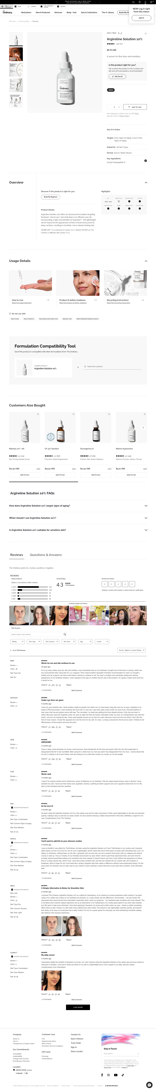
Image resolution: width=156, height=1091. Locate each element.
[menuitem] (6, 6)
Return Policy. (124, 116)
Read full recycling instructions (118, 303)
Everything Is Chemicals (21, 1061)
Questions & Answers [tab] (46, 555)
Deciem (63, 6)
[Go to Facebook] (102, 1075)
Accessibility (17, 1054)
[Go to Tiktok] (123, 1075)
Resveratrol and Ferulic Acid (48, 319)
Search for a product (95, 366)
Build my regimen (50, 197)
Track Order (76, 1043)
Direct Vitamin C (29, 319)
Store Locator (77, 1051)
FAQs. (137, 113)
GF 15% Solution (52, 449)
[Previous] (56, 2)
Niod (19, 6)
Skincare (12, 21)
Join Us (15, 1041)
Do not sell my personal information (83, 1086)
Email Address (108, 1053)
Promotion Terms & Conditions (52, 1046)
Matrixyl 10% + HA (16, 449)
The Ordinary (8, 6)
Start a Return (77, 1039)
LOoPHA (33, 6)
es (24, 1073)
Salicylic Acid (67, 319)
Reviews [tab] (16, 555)
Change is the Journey (20, 1058)
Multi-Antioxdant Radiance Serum (87, 319)
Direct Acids (15, 319)
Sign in (74, 1047)
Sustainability (17, 1056)
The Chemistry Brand (48, 6)
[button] (43, 12)
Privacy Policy (130, 1065)
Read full (22, 303)
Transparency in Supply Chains (23, 1043)
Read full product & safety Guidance (73, 303)
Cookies (100, 1086)
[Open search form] (133, 2)
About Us (16, 1039)
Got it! (141, 18)
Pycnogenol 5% (87, 449)
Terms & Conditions (52, 1086)
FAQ (43, 1039)
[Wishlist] (145, 32)
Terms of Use (107, 1067)
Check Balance (47, 1058)
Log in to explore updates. (78, 3)
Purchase (45, 1056)
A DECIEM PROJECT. (111, 1086)
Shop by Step (24, 21)
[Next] (100, 2)
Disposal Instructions (49, 1041)
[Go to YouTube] (115, 1075)
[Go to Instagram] (108, 1075)
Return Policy (46, 1043)
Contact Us (124, 1067)
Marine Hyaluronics (124, 449)
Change (29, 1070)
